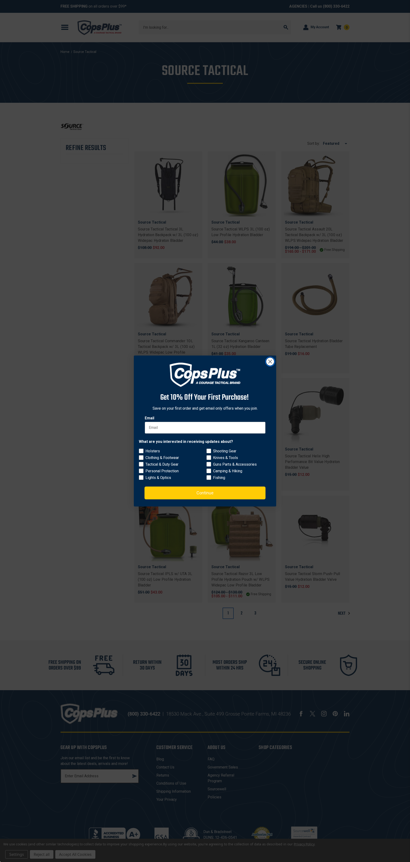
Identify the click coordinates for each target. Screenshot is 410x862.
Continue (205, 492)
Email (149, 418)
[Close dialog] (270, 361)
